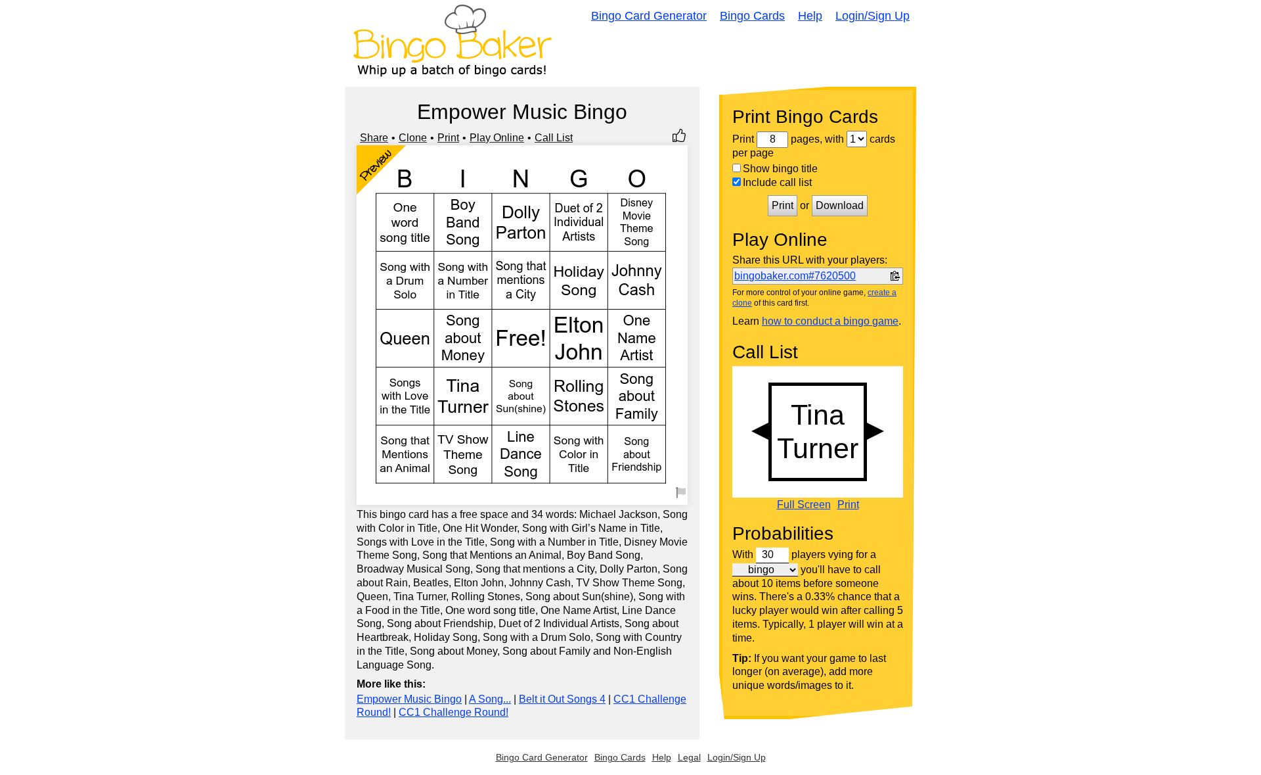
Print (448, 137)
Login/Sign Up (872, 15)
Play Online (497, 137)
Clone (413, 137)
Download (840, 205)
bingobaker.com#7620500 (795, 275)
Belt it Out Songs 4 (562, 699)
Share (374, 137)
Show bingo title (780, 168)
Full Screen (804, 505)
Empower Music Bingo (409, 699)
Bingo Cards (752, 15)
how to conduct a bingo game (830, 321)
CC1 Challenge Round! (453, 712)
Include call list (777, 182)
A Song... (490, 699)
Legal (689, 757)
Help (810, 15)
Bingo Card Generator (649, 15)
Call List (554, 137)
